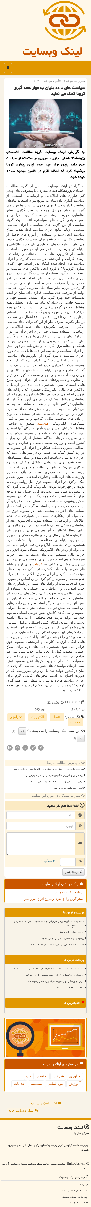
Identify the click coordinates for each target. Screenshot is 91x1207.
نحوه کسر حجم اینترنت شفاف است (67, 987)
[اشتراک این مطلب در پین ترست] (17, 747)
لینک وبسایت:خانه (21, 1110)
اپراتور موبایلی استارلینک (71, 932)
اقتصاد (57, 717)
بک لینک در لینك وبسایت (74, 1190)
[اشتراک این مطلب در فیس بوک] (40, 747)
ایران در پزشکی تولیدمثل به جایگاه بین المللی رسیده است (54, 781)
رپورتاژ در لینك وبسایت (75, 1196)
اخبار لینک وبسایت (44, 1103)
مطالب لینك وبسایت (77, 1202)
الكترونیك (37, 717)
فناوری (75, 1076)
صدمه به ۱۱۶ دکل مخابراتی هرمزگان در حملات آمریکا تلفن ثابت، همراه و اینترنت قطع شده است (49, 923)
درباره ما (83, 1184)
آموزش (75, 1084)
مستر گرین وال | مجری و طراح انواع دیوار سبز (54, 899)
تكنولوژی (16, 717)
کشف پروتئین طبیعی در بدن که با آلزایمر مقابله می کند (57, 944)
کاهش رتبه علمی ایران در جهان (68, 788)
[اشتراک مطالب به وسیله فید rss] (9, 747)
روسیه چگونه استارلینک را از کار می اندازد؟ (62, 938)
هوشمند (42, 423)
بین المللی (55, 1084)
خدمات (38, 564)
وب (29, 1076)
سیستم (36, 1084)
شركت (58, 1076)
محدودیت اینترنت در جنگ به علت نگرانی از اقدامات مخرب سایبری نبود (48, 769)
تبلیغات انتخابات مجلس (69, 892)
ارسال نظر (72, 872)
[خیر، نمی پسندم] (81, 738)
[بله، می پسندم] (22, 731)
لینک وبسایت (52, 51)
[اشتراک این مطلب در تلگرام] (33, 747)
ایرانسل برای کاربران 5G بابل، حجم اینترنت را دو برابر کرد (54, 775)
